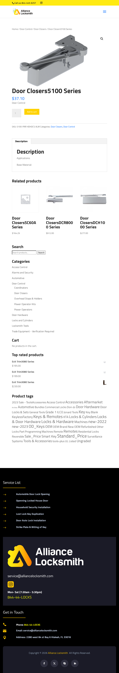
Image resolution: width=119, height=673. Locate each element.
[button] (102, 38)
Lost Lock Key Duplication (30, 514)
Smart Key (49, 436)
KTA (65, 416)
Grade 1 (51, 411)
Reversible (18, 436)
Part (21, 431)
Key (82, 412)
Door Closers (40, 29)
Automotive (18, 278)
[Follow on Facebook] (44, 663)
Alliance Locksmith (58, 653)
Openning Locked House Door (32, 500)
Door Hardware (20, 315)
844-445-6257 (29, 2)
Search (41, 252)
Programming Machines (39, 431)
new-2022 (97, 421)
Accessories (74, 402)
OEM (48, 426)
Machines (81, 421)
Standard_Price (72, 435)
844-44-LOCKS (20, 597)
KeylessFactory (22, 416)
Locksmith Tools (20, 326)
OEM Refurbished (85, 426)
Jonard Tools (71, 412)
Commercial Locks (55, 407)
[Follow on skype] (64, 663)
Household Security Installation (33, 507)
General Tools (37, 412)
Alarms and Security (22, 272)
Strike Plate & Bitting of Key (31, 527)
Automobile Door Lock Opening (33, 494)
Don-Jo (71, 407)
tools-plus (58, 441)
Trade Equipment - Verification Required (33, 331)
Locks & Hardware (57, 421)
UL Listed (70, 441)
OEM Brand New (63, 426)
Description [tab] (21, 141)
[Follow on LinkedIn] (75, 663)
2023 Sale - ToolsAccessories (29, 402)
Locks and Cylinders (22, 320)
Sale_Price (33, 436)
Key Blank (92, 412)
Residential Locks (88, 431)
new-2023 (20, 426)
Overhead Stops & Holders (28, 298)
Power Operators (23, 309)
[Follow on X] (54, 663)
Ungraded (84, 440)
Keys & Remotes (48, 416)
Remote (58, 431)
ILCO (60, 412)
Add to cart (32, 111)
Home (15, 29)
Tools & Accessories (37, 441)
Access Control (19, 267)
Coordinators (21, 288)
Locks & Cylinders (83, 416)
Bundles (39, 407)
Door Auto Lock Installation (31, 520)
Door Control (26, 29)
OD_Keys (37, 426)
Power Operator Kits (25, 304)
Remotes (71, 431)
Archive (14, 407)
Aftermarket (93, 402)
